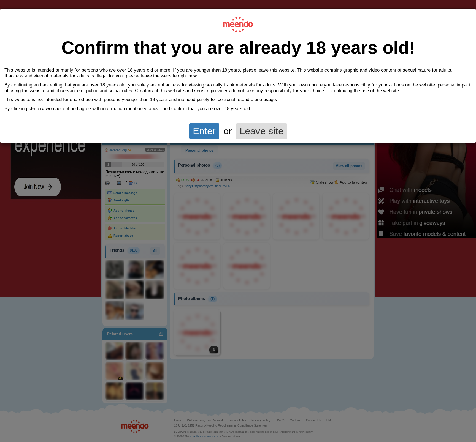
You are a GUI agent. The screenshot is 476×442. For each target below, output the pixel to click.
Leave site (261, 131)
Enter (204, 131)
